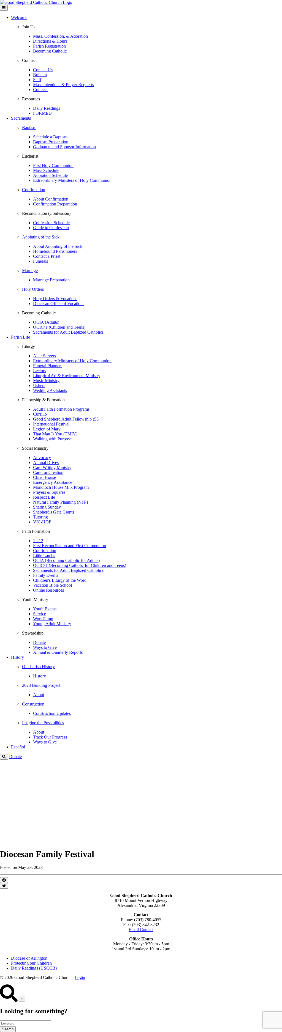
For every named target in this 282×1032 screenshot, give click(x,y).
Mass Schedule (46, 170)
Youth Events (44, 608)
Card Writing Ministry (52, 467)
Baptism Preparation (50, 141)
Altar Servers (44, 355)
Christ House (44, 477)
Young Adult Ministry (52, 623)
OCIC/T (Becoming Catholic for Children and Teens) (79, 565)
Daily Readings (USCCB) (34, 968)
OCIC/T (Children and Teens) (59, 327)
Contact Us (43, 69)
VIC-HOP (42, 522)
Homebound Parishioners (55, 251)
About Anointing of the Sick (57, 246)
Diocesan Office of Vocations (58, 303)
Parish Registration (49, 46)
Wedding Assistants (50, 390)
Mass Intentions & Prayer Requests (63, 84)
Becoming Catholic (50, 51)
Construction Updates (52, 713)
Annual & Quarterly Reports (58, 652)
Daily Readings (46, 108)
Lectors (39, 370)
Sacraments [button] (21, 118)
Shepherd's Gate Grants (53, 512)
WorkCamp (43, 618)
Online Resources (48, 590)
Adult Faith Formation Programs (61, 409)
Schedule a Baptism (50, 137)
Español (18, 747)
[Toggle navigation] (4, 8)
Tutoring (40, 517)
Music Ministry (46, 380)
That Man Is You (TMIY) (55, 434)
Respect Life (44, 497)
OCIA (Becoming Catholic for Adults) (66, 560)
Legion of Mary (47, 429)
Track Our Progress (50, 737)
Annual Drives (46, 462)
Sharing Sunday (47, 507)
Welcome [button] (19, 17)
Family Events (45, 575)
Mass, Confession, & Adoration (60, 36)
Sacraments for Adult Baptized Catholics (68, 332)
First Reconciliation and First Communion (69, 545)
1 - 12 (38, 540)
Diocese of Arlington (29, 958)
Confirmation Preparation (55, 204)
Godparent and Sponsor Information (64, 146)
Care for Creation (48, 472)
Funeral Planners (47, 365)
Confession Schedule (51, 222)
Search (7, 1029)
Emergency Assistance (52, 482)
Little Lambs (44, 555)
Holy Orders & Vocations (55, 298)
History (39, 676)
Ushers (39, 385)
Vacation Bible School (52, 585)
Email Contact (141, 929)
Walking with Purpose (52, 439)
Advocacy (42, 457)
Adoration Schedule (50, 175)
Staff (37, 79)
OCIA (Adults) (46, 322)
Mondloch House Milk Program (61, 487)
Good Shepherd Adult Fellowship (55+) (67, 419)
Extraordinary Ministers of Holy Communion (72, 180)
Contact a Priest (46, 256)
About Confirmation (50, 199)
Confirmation (44, 550)
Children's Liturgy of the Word (59, 580)
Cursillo (40, 414)
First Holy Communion (53, 165)
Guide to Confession (51, 227)
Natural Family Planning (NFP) (60, 502)
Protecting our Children (31, 963)
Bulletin (40, 74)
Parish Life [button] (20, 337)
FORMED (42, 113)
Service (39, 613)
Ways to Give (45, 647)
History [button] (17, 657)
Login (80, 977)
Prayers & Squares (49, 492)
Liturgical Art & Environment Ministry (66, 375)
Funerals (40, 261)
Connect (40, 89)
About (38, 694)
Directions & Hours (50, 41)
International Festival (51, 424)
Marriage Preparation (51, 280)
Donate (39, 642)
